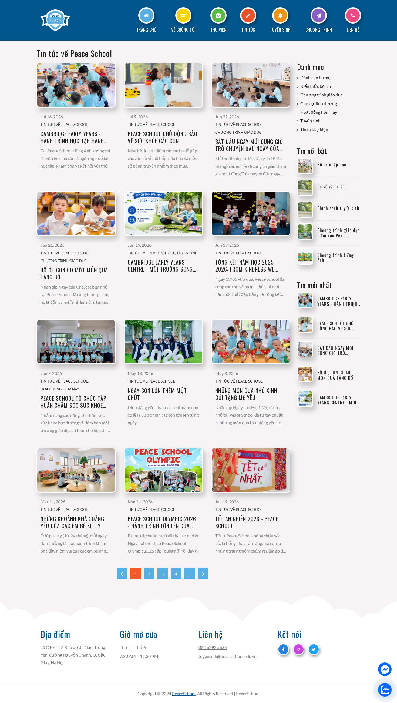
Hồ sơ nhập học (331, 164)
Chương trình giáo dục (238, 132)
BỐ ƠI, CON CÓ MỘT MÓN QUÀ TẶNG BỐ (74, 273)
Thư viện (218, 29)
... (189, 573)
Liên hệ (353, 29)
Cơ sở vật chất (331, 186)
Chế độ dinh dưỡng (318, 103)
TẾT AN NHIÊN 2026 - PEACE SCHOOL (246, 522)
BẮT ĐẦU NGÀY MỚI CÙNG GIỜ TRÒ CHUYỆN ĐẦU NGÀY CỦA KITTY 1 (249, 145)
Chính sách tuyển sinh (338, 208)
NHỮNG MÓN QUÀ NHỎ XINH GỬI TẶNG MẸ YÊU (246, 394)
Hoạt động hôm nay (60, 389)
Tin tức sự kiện (314, 129)
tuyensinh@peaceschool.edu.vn (227, 656)
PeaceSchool (184, 693)
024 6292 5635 (212, 647)
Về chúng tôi (183, 29)
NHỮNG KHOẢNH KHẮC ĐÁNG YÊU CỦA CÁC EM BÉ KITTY (72, 522)
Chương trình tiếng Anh (335, 258)
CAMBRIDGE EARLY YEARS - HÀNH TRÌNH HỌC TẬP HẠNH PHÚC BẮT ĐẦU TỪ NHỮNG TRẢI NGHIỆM (72, 137)
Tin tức (248, 29)
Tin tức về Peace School (64, 124)
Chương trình (318, 29)
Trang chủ (146, 29)
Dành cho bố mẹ (315, 77)
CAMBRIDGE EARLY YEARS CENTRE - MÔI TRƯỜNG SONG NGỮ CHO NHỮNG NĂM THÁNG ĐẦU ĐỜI (161, 266)
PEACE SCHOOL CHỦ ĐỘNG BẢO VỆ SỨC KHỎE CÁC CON (162, 137)
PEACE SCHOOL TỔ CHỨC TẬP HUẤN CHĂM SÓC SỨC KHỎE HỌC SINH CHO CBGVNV (73, 402)
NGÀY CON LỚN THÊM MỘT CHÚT (157, 394)
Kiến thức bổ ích (315, 86)
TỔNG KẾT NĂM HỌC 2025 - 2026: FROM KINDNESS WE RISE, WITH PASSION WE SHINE (250, 266)
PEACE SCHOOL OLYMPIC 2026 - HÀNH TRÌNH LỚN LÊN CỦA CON (162, 522)
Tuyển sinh (280, 29)
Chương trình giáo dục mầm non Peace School (338, 233)
